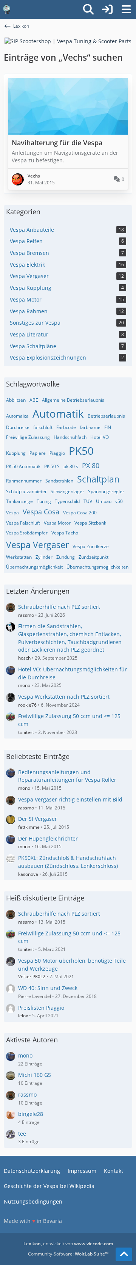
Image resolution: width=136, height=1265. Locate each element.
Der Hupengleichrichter (48, 838)
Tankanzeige (19, 501)
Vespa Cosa (41, 511)
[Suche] (88, 9)
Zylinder (44, 557)
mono (24, 685)
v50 (119, 501)
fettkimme (29, 827)
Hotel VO (99, 437)
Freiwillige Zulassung (28, 437)
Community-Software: (68, 1254)
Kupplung (16, 453)
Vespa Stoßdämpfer (27, 533)
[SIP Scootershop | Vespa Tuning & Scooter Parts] (68, 40)
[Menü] (126, 9)
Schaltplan (98, 479)
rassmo (26, 615)
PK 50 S (52, 466)
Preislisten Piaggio (41, 1007)
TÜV (87, 501)
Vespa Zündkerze (91, 546)
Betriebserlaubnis (106, 416)
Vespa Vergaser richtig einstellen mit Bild (70, 799)
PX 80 (90, 465)
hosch (24, 658)
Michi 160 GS (34, 1074)
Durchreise (17, 427)
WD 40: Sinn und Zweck (47, 988)
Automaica (17, 416)
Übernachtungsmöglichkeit (34, 567)
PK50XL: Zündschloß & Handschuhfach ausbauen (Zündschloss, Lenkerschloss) (68, 861)
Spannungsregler (106, 491)
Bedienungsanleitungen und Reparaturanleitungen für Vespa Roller (67, 776)
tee (22, 1133)
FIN (107, 427)
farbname (90, 427)
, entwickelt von (68, 1243)
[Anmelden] (107, 9)
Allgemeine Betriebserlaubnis (73, 400)
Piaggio (57, 453)
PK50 (81, 450)
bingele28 (30, 1113)
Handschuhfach (70, 437)
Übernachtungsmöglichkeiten (97, 567)
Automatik (58, 413)
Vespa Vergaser (37, 545)
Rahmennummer (24, 481)
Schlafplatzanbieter (26, 491)
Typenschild (67, 501)
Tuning (44, 501)
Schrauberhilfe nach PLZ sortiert (59, 606)
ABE (33, 400)
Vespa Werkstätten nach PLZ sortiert (64, 696)
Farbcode (66, 427)
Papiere (37, 453)
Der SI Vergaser (37, 818)
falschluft (43, 427)
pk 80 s (70, 466)
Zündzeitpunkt (93, 557)
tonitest (26, 732)
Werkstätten (19, 557)
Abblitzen (16, 400)
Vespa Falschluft (23, 523)
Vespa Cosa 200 (80, 512)
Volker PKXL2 (31, 976)
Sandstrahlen (59, 481)
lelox (23, 1015)
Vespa (12, 512)
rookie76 (27, 705)
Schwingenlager (67, 491)
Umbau (103, 501)
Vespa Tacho (64, 533)
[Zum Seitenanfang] (124, 1254)
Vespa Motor (57, 523)
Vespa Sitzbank (90, 523)
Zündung (65, 557)
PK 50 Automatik (23, 466)
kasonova (28, 874)
